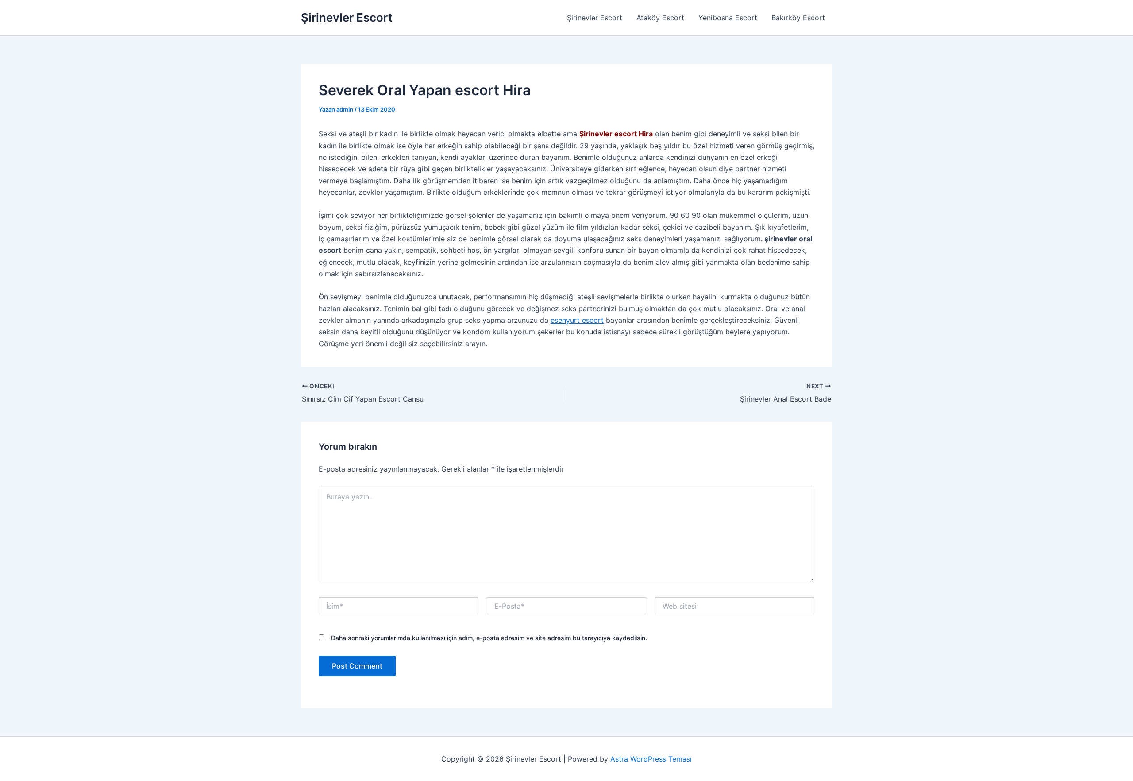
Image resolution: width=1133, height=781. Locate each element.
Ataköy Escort (660, 17)
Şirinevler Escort (347, 17)
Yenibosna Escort (727, 17)
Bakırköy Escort (798, 17)
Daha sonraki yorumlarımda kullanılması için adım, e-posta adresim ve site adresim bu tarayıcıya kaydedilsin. (489, 638)
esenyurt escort (577, 320)
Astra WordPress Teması (651, 758)
